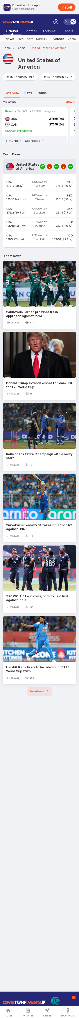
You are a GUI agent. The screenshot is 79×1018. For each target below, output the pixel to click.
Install (66, 7)
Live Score (26, 39)
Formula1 (50, 31)
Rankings (67, 1015)
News (10, 39)
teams (20, 48)
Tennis (68, 31)
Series (42, 39)
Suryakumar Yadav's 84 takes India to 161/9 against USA (39, 527)
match (42, 93)
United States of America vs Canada (34, 122)
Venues (73, 39)
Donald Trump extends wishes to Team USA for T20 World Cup (39, 385)
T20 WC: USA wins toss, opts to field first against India (37, 598)
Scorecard (34, 140)
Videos (58, 39)
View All (70, 102)
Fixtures (28, 1015)
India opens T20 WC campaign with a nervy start (39, 456)
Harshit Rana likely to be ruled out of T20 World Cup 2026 (38, 669)
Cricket (12, 31)
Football (31, 31)
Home (8, 1015)
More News (37, 691)
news (28, 93)
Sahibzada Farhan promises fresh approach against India (32, 314)
